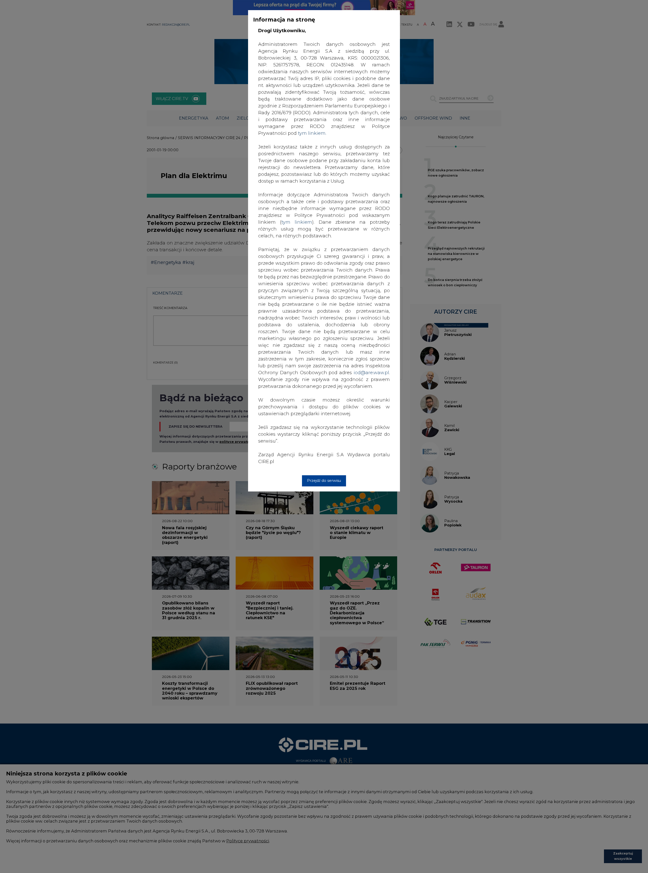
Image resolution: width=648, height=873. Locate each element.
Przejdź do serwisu (324, 480)
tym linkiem (296, 222)
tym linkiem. (312, 133)
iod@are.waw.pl (371, 372)
